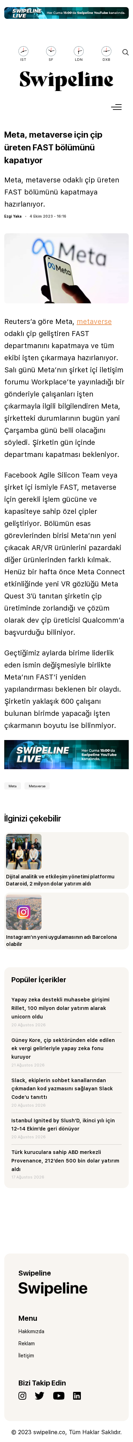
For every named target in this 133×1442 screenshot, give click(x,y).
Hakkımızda (31, 1331)
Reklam (26, 1343)
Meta (13, 786)
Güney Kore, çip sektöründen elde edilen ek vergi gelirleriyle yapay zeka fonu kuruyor (63, 1048)
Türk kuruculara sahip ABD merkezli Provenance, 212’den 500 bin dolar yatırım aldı (65, 1160)
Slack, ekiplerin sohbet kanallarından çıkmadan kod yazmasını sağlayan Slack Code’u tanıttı (62, 1088)
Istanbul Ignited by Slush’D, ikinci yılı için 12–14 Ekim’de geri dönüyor (63, 1125)
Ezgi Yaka (13, 216)
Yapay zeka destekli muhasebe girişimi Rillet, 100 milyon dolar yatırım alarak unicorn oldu (60, 1008)
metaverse (94, 321)
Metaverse (37, 786)
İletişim (26, 1355)
